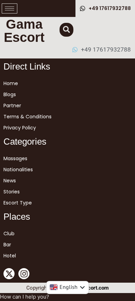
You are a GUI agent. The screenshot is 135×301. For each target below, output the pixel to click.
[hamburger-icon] (9, 8)
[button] (66, 30)
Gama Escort (24, 31)
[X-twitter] (9, 273)
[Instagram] (23, 273)
